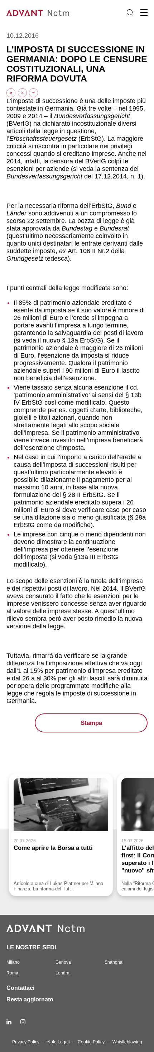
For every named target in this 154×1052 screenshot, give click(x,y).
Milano (13, 962)
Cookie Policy (91, 1041)
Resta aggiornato (29, 999)
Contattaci (20, 988)
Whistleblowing (127, 1041)
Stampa (91, 723)
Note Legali (58, 1041)
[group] (61, 834)
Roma (12, 973)
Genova (63, 962)
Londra (62, 973)
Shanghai (114, 962)
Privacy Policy (25, 1041)
